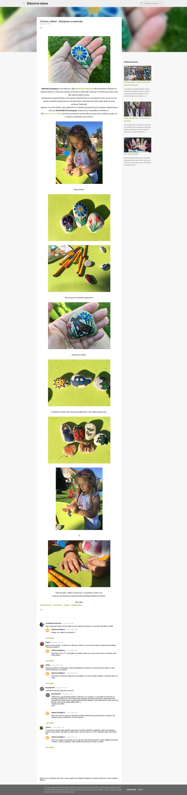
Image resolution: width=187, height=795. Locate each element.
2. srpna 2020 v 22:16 (61, 687)
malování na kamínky (53, 114)
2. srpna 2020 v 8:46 (67, 623)
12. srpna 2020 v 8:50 (71, 712)
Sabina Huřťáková (58, 629)
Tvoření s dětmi (76, 605)
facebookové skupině (84, 89)
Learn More (131, 790)
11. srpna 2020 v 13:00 (57, 727)
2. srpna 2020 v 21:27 (56, 665)
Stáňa (48, 665)
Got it (140, 790)
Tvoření (66, 605)
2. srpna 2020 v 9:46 (57, 642)
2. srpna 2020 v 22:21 (67, 694)
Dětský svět (58, 605)
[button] (41, 28)
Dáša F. (48, 642)
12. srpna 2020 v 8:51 (71, 737)
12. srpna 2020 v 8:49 (71, 673)
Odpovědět (50, 638)
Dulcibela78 (50, 687)
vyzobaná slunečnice (53, 623)
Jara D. (48, 727)
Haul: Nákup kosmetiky (131, 154)
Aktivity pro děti (46, 605)
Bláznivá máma (37, 3)
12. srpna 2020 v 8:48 (71, 629)
